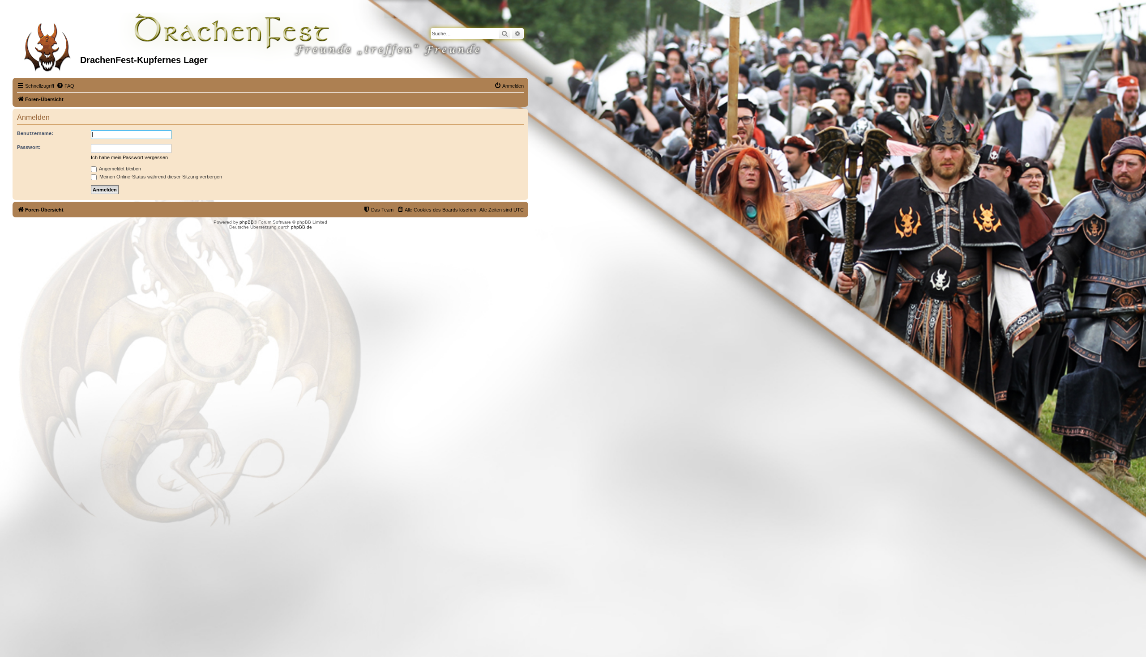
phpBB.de (301, 227)
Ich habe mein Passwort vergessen (129, 157)
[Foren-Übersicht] (47, 44)
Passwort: (29, 147)
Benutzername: (35, 133)
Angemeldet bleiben (119, 168)
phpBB (246, 222)
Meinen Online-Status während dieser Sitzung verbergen (160, 176)
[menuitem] (65, 86)
